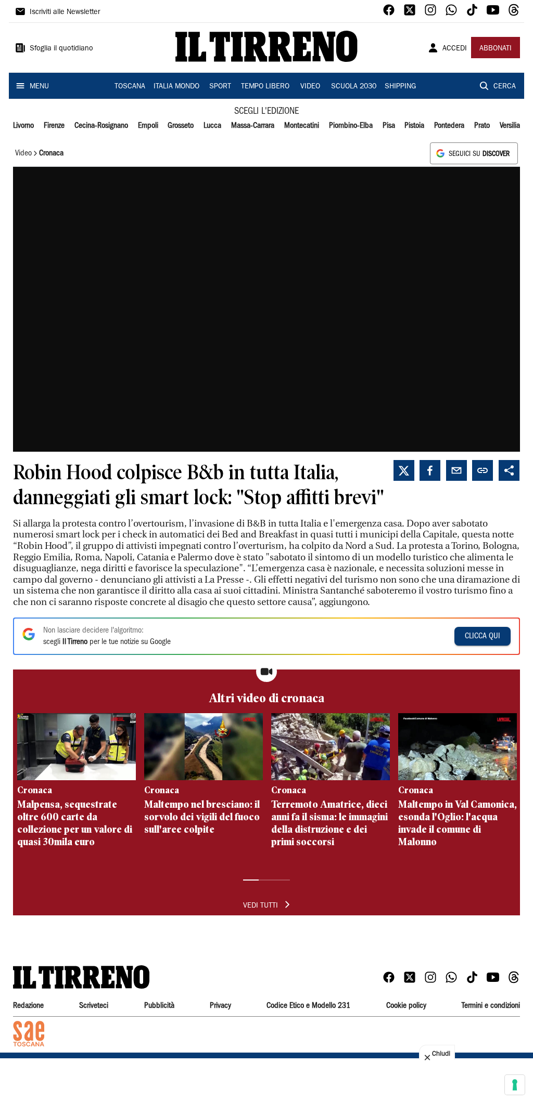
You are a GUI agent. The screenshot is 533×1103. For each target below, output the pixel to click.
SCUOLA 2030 (353, 86)
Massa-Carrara (252, 125)
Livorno (23, 125)
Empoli (148, 125)
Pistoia (414, 125)
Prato (482, 125)
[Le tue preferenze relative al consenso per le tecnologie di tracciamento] (515, 1085)
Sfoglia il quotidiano (61, 48)
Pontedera (449, 125)
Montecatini (301, 125)
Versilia (510, 125)
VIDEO (310, 86)
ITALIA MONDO (176, 86)
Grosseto (181, 125)
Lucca (212, 125)
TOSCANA (130, 86)
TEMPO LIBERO (265, 86)
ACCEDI (454, 48)
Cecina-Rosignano (101, 125)
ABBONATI (495, 48)
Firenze (54, 125)
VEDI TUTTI (260, 906)
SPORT (220, 86)
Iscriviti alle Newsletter (65, 12)
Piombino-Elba (351, 125)
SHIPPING (400, 86)
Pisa (389, 125)
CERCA (504, 86)
